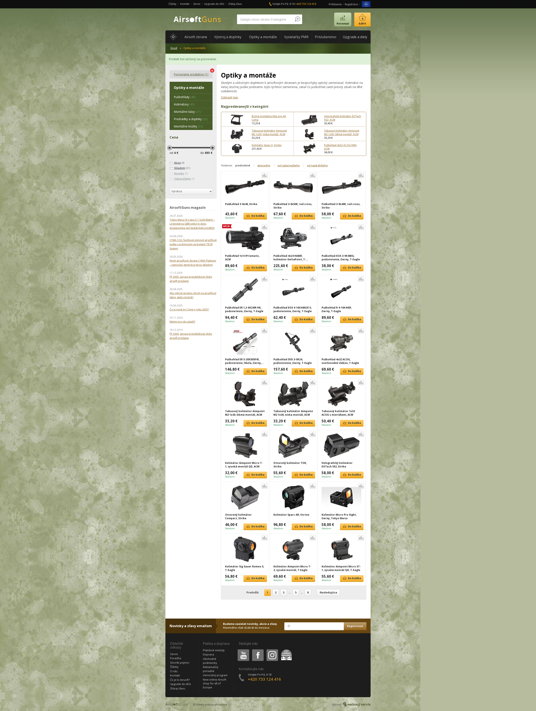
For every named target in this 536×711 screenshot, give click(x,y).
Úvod (173, 48)
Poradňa (175, 658)
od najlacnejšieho (288, 165)
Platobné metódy (214, 650)
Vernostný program (215, 675)
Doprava (208, 654)
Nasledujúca (328, 592)
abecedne (263, 165)
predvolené (242, 165)
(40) (184, 104)
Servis (196, 4)
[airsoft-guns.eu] (366, 4)
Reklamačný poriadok (210, 669)
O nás (174, 671)
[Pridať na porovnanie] (265, 175)
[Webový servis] (357, 704)
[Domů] (173, 36)
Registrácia (351, 4)
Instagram (272, 650)
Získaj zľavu (235, 4)
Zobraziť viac (229, 97)
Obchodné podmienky (210, 661)
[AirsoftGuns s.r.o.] (197, 19)
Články (172, 4)
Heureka (285, 650)
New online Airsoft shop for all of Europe (214, 683)
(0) (181, 173)
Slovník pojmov (179, 662)
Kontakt (184, 4)
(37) (187, 112)
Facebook (257, 650)
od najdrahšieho (317, 165)
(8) (179, 163)
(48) (185, 97)
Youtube (242, 650)
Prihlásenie (335, 4)
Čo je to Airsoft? (180, 680)
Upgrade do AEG (214, 4)
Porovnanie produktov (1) (191, 74)
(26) (191, 119)
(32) (188, 126)
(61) (182, 168)
